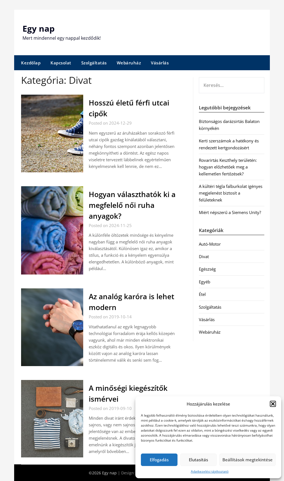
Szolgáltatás (94, 63)
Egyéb (204, 281)
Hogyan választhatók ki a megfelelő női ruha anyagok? (132, 205)
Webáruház (129, 63)
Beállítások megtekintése (247, 459)
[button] (273, 404)
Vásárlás (160, 63)
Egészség (207, 269)
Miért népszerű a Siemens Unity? (230, 212)
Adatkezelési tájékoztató (210, 471)
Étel (202, 294)
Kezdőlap (30, 63)
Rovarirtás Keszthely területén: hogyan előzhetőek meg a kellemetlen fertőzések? (228, 167)
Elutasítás (198, 459)
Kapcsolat (60, 63)
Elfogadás (159, 459)
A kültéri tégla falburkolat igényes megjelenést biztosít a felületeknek (230, 193)
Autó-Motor (210, 244)
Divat (204, 256)
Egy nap (38, 28)
